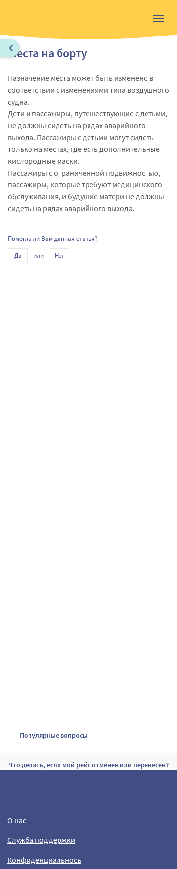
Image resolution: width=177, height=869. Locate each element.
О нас (16, 820)
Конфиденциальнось (44, 860)
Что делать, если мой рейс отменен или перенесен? (88, 764)
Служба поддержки (41, 840)
